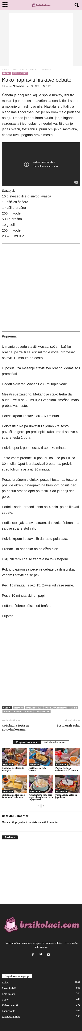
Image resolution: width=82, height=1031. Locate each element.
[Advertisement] (41, 39)
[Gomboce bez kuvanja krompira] (14, 757)
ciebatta (18, 708)
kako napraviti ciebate (56, 708)
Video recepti (20, 73)
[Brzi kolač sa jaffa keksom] (41, 757)
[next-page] (43, 806)
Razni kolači (9, 988)
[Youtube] (48, 954)
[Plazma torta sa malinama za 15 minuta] (67, 757)
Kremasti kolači (11, 1016)
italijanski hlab (34, 708)
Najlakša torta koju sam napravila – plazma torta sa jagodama (41, 797)
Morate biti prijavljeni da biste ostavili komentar (30, 822)
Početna (5, 70)
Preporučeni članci (27, 742)
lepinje (74, 708)
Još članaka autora (55, 742)
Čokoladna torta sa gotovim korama (15, 727)
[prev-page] (39, 806)
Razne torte (61, 792)
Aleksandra (18, 86)
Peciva (15, 70)
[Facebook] (34, 954)
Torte (5, 999)
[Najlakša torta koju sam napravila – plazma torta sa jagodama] (41, 784)
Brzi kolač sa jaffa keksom (37, 769)
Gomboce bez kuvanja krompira (13, 769)
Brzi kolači (8, 765)
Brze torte (61, 765)
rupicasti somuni (12, 711)
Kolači (5, 982)
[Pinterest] (41, 954)
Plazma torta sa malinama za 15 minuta (66, 769)
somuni (28, 711)
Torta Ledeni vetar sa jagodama (66, 796)
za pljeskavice (42, 711)
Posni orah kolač (68, 725)
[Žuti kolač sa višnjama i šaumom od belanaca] (14, 784)
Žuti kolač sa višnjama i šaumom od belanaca (13, 796)
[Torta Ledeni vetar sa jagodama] (67, 784)
